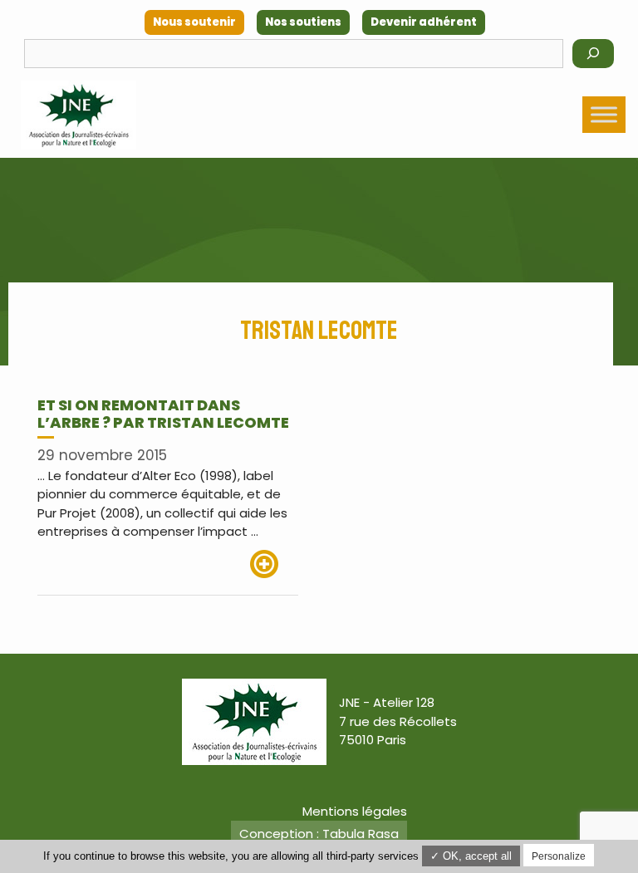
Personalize (559, 856)
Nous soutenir (194, 22)
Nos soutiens (303, 22)
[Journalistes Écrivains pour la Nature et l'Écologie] (78, 115)
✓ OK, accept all (471, 856)
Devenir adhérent (424, 22)
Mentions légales (354, 811)
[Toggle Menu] (604, 114)
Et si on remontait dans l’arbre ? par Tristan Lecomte (163, 414)
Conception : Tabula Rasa (319, 833)
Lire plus (274, 564)
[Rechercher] (593, 53)
